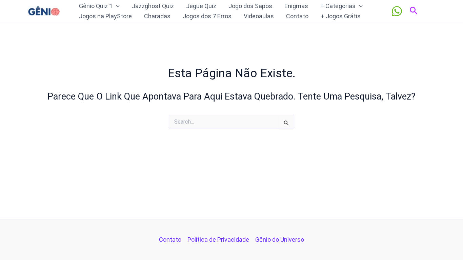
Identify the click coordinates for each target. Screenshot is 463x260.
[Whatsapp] (397, 11)
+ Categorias (338, 5)
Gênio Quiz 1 (96, 5)
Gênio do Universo (279, 239)
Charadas (157, 16)
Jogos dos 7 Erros (207, 16)
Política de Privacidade (218, 239)
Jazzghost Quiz (153, 5)
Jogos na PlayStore (105, 16)
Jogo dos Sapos (250, 5)
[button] (116, 6)
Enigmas (296, 5)
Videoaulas (259, 16)
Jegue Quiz (201, 5)
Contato (297, 16)
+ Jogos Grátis (341, 16)
